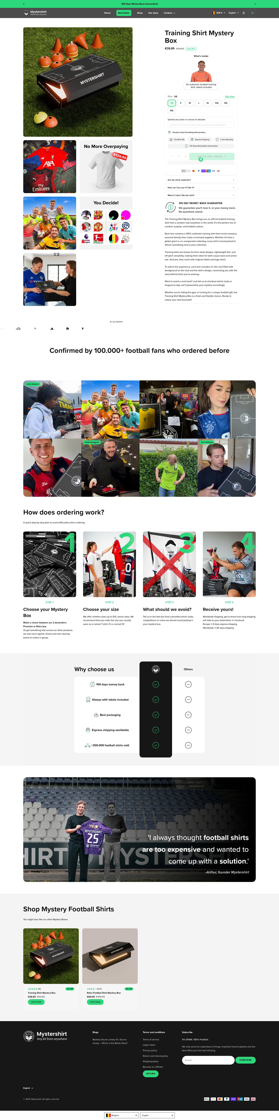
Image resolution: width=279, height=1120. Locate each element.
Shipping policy (151, 1061)
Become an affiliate (153, 1066)
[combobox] (121, 1115)
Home (107, 13)
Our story (153, 13)
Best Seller (124, 13)
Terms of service (151, 1039)
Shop (140, 13)
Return (150, 1073)
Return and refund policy (155, 1055)
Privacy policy (150, 1050)
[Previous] (23, 4)
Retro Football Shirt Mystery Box (104, 993)
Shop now (36, 1002)
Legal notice (149, 1044)
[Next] (255, 4)
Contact (168, 13)
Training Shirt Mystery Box (42, 993)
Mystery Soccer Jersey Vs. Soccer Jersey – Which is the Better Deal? (110, 1041)
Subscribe (245, 1060)
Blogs (96, 1032)
